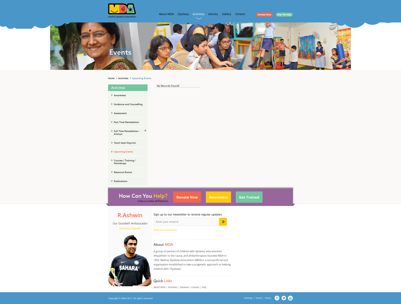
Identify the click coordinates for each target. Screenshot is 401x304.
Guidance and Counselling (128, 104)
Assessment (120, 113)
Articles (213, 14)
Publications (120, 181)
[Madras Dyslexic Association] (122, 10)
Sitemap (248, 298)
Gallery (226, 14)
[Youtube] (290, 298)
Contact (240, 14)
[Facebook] (277, 298)
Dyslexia (183, 14)
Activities (198, 14)
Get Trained (249, 197)
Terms (259, 298)
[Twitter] (283, 298)
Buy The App (284, 14)
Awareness (120, 95)
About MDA (166, 14)
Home (111, 78)
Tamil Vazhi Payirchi (125, 143)
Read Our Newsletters (165, 230)
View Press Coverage (130, 228)
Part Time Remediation (126, 122)
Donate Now (264, 14)
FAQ (204, 287)
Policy (268, 298)
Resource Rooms (123, 172)
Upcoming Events (123, 152)
